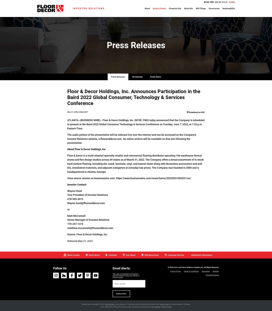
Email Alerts (155, 77)
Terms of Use (166, 307)
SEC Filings (201, 8)
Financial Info (175, 8)
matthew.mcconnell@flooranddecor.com (90, 228)
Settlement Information (201, 255)
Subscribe (121, 294)
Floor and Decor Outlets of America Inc (188, 267)
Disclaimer (206, 271)
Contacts (113, 255)
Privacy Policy (123, 276)
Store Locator (73, 255)
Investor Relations (89, 8)
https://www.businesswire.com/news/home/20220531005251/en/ (153, 178)
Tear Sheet (131, 255)
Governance (214, 8)
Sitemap (216, 271)
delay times (164, 304)
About (147, 8)
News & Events (159, 8)
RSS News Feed (152, 255)
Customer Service (176, 255)
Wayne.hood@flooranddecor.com (86, 203)
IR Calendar (137, 77)
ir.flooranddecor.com (110, 138)
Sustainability (228, 8)
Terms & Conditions (191, 271)
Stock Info (188, 8)
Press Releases (118, 77)
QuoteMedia (110, 304)
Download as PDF (197, 112)
